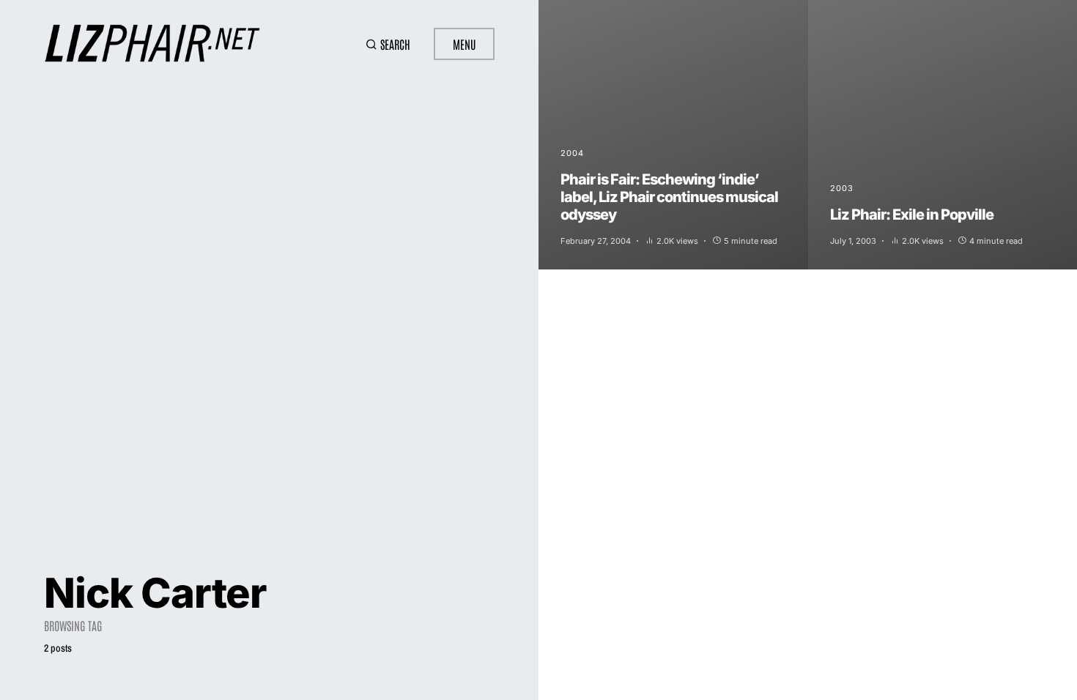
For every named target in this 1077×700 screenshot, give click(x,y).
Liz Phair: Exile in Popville (911, 214)
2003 (842, 188)
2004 (572, 153)
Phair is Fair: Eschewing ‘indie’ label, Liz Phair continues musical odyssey (669, 197)
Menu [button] (464, 44)
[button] (388, 44)
